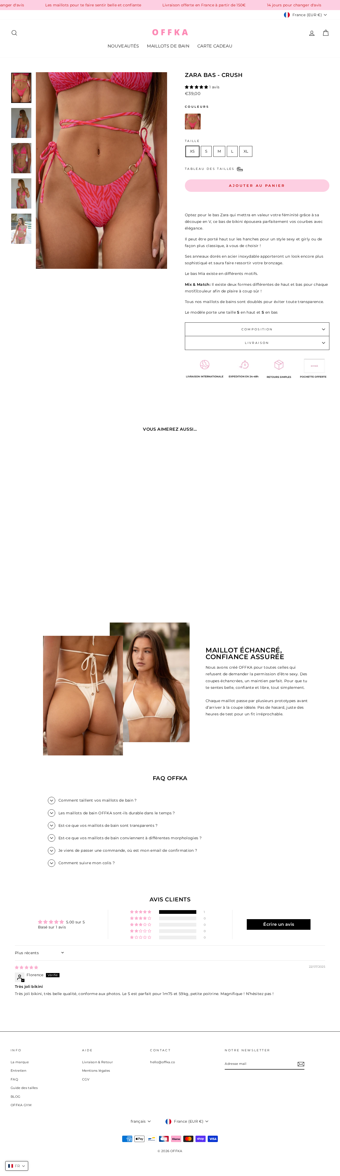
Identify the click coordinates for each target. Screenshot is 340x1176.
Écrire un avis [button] (278, 924)
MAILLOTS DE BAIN (168, 46)
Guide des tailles (24, 1088)
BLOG (15, 1097)
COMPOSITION (257, 329)
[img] (26, 967)
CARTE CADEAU (214, 46)
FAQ (14, 1079)
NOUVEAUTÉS (123, 46)
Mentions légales (96, 1071)
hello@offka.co (162, 1062)
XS (192, 151)
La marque (20, 1062)
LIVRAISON (257, 343)
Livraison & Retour (97, 1062)
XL (246, 151)
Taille (192, 141)
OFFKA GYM (21, 1105)
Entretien (18, 1071)
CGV (85, 1079)
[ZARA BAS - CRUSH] (193, 123)
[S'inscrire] (301, 1064)
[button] (197, 87)
